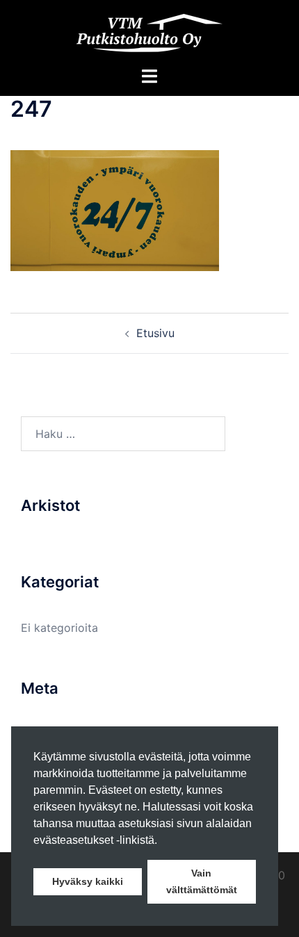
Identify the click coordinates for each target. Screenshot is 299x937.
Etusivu (155, 333)
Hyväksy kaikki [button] (87, 881)
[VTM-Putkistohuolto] (149, 32)
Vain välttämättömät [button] (201, 881)
